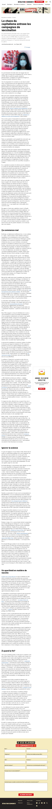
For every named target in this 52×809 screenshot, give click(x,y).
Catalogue (38, 800)
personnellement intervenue (16, 304)
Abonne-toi (41, 389)
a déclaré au (17, 530)
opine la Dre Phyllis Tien (7, 538)
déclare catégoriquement (22, 533)
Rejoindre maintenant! (26, 795)
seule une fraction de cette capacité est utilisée (16, 290)
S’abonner (20, 802)
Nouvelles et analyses (6, 17)
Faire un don (30, 800)
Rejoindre (20, 800)
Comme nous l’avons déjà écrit (9, 576)
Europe (14, 17)
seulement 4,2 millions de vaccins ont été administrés (15, 115)
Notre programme (29, 803)
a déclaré (10, 609)
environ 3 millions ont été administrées (19, 108)
